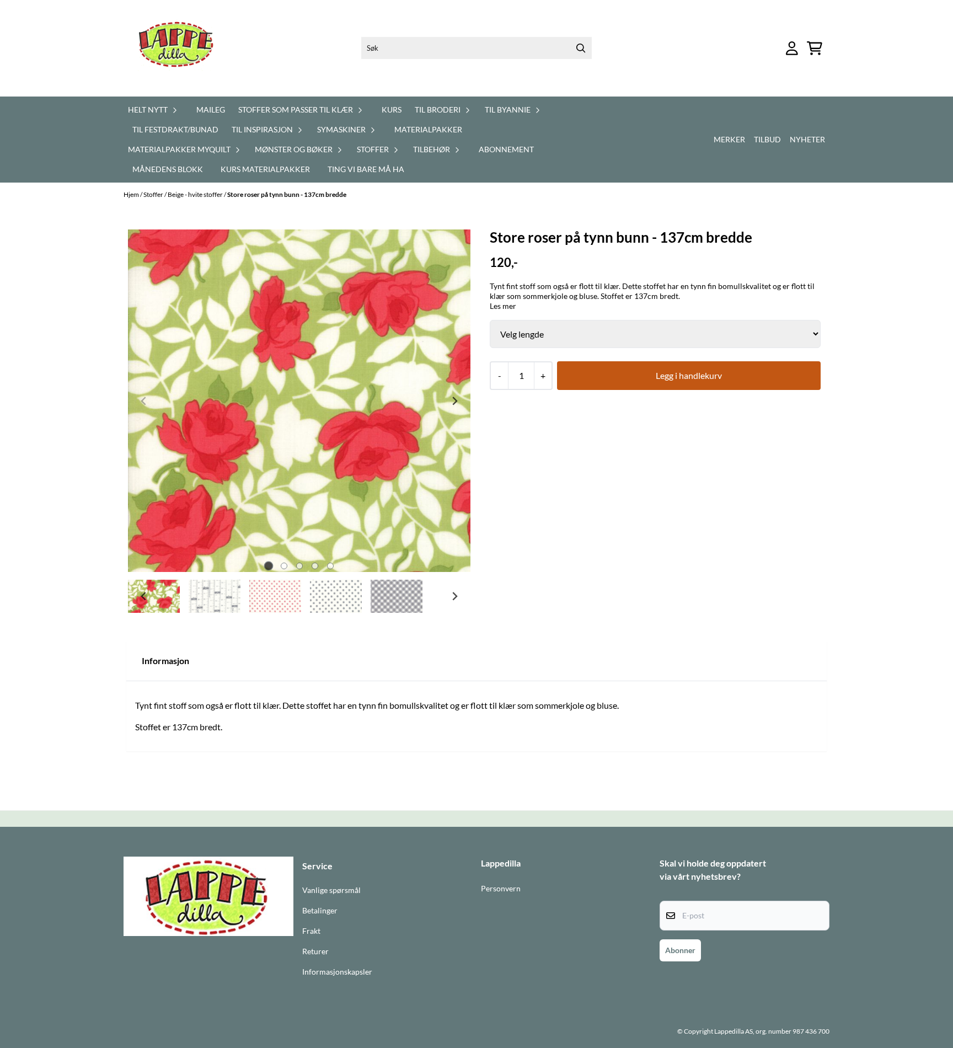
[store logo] (182, 48)
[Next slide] (454, 401)
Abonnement (506, 149)
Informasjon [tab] (165, 660)
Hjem (132, 194)
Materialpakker (428, 129)
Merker (729, 139)
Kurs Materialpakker (265, 169)
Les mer (503, 306)
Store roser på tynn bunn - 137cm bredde (286, 194)
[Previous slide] (144, 401)
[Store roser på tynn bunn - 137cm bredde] (299, 400)
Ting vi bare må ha (366, 169)
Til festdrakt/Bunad (175, 129)
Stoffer (153, 194)
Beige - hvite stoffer (196, 194)
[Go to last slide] (144, 596)
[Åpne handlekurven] (814, 48)
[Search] (581, 48)
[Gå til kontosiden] (791, 48)
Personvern (501, 888)
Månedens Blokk (167, 169)
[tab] (268, 566)
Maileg (210, 109)
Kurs (391, 109)
